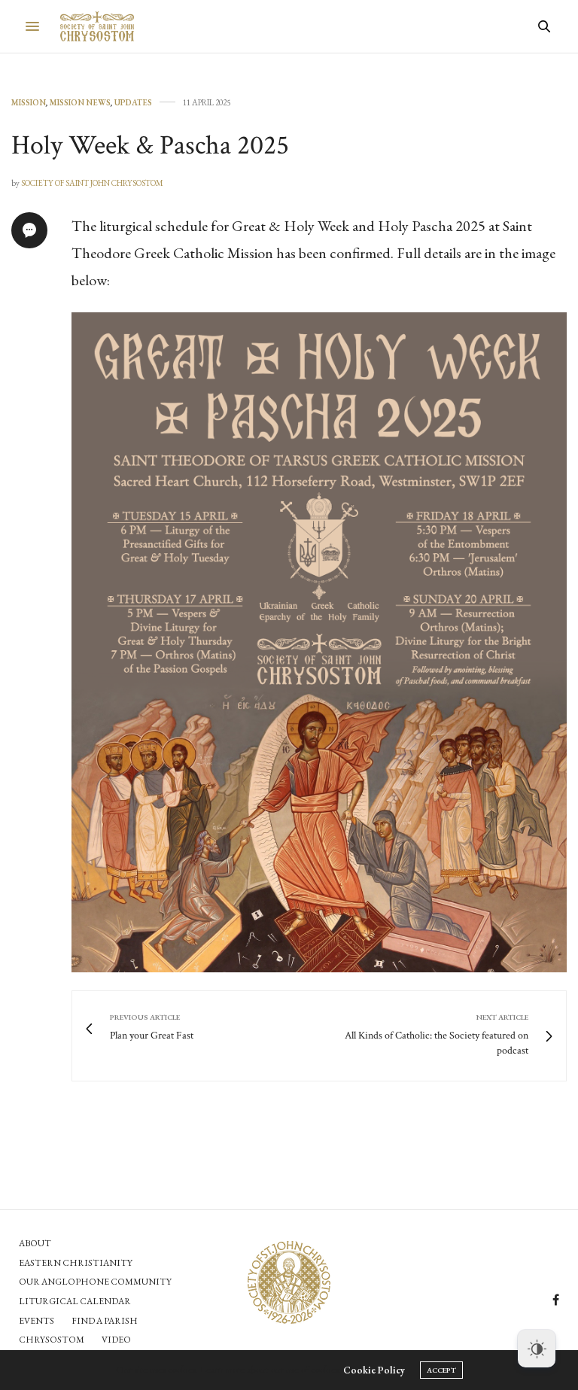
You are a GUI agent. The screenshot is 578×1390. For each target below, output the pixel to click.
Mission (28, 103)
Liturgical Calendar (75, 1301)
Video (116, 1340)
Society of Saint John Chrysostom (92, 183)
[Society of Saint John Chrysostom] (97, 26)
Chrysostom (51, 1340)
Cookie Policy (374, 1370)
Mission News (80, 103)
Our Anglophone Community (95, 1282)
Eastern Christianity (75, 1263)
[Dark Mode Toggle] (536, 1348)
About (35, 1243)
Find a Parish (104, 1321)
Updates (133, 103)
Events (36, 1321)
